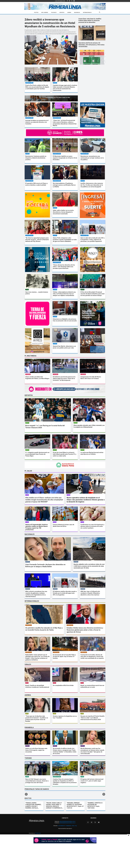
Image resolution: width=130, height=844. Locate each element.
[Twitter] (72, 1)
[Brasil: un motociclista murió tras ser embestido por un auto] (92, 674)
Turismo (27, 776)
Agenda (69, 12)
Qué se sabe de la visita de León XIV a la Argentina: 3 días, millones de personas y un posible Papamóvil (92, 239)
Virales (27, 682)
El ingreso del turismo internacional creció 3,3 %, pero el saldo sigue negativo (92, 780)
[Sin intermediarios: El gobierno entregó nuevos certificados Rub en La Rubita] (65, 172)
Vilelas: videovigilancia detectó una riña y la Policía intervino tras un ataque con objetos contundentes (64, 293)
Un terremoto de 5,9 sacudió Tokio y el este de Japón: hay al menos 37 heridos (64, 656)
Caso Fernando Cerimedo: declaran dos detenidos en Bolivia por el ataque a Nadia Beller (45, 566)
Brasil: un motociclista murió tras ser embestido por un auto (92, 686)
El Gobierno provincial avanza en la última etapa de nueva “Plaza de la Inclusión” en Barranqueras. (64, 378)
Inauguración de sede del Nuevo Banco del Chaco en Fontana (91, 377)
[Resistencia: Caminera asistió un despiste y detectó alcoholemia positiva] (37, 145)
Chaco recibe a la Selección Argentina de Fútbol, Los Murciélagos (37, 377)
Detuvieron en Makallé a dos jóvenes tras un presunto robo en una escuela (65, 320)
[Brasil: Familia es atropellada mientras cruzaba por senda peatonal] (37, 674)
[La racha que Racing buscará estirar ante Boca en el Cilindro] (92, 441)
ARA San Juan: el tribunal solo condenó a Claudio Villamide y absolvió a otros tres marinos (90, 593)
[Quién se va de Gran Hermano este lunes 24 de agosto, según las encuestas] (37, 738)
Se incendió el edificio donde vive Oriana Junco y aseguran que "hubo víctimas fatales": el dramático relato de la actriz (64, 751)
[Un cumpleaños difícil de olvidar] (65, 674)
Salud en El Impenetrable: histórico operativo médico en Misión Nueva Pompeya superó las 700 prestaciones (36, 527)
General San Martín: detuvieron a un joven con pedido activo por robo (64, 347)
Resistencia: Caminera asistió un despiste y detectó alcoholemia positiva (35, 157)
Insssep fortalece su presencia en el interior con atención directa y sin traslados (36, 122)
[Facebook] (67, 1)
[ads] (51, 98)
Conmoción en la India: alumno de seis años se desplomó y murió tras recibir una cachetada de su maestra (92, 656)
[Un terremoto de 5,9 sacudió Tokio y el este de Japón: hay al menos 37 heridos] (65, 644)
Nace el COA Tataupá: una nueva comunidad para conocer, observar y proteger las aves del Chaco (37, 780)
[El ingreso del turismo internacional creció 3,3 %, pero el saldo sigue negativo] (92, 768)
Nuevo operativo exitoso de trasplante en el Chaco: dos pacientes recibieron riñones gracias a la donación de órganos (86, 500)
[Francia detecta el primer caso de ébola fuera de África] (65, 514)
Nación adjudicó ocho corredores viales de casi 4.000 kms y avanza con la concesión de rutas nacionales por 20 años (89, 566)
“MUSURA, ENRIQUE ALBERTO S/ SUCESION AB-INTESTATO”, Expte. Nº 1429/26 (75, 805)
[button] (99, 12)
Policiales (53, 12)
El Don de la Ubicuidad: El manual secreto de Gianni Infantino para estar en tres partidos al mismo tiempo (93, 293)
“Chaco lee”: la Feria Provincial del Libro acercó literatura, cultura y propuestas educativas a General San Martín (65, 123)
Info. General (44, 12)
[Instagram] (70, 1)
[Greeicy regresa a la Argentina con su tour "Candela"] (65, 705)
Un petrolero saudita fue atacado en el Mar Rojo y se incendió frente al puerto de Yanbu (44, 629)
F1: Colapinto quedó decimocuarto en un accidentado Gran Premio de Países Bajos (37, 454)
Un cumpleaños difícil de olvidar (63, 685)
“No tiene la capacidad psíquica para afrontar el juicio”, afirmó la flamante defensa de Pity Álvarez (37, 239)
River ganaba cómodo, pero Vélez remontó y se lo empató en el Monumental (89, 426)
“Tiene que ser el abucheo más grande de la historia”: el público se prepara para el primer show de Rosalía (36, 718)
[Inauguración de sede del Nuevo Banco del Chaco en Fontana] (92, 366)
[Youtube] (74, 1)
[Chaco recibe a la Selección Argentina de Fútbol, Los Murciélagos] (37, 366)
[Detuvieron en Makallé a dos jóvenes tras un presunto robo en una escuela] (65, 308)
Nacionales (77, 12)
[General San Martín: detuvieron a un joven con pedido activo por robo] (65, 335)
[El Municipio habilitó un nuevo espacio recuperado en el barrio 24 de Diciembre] (65, 145)
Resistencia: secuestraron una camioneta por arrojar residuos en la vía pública (92, 157)
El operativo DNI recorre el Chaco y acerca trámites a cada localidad (36, 184)
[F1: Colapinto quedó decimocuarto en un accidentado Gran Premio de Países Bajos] (37, 441)
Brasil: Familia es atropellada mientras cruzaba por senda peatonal (37, 686)
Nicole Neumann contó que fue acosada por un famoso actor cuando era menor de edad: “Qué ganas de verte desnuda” (92, 751)
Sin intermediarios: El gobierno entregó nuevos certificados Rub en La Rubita (64, 185)
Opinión (27, 289)
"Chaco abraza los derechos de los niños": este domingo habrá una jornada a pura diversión (64, 266)
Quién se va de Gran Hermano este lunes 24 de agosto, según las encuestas (36, 750)
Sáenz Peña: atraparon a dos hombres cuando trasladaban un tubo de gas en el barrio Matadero (65, 239)
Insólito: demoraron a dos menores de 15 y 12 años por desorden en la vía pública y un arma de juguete (92, 185)
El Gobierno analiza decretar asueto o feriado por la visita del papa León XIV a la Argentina (65, 593)
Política (36, 12)
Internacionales (87, 12)
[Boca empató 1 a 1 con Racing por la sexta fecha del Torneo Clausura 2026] (48, 409)
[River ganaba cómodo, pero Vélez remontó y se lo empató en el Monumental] (89, 409)
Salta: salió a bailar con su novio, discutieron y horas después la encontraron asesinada (63, 212)
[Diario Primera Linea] (65, 6)
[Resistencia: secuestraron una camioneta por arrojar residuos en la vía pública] (92, 145)
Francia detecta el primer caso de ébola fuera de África (63, 525)
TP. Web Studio (38, 833)
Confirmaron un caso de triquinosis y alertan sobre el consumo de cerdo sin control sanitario (92, 526)
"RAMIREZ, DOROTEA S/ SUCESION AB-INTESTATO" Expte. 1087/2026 (95, 805)
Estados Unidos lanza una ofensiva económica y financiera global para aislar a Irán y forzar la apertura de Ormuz (85, 630)
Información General (29, 82)
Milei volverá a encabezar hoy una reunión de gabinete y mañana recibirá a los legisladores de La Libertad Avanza (36, 594)
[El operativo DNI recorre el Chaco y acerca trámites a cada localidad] (37, 172)
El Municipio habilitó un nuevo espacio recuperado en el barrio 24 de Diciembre (65, 157)
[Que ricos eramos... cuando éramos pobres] (37, 281)
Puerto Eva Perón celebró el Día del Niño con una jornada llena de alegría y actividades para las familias (37, 87)
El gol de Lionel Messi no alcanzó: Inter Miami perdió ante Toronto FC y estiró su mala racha (64, 454)
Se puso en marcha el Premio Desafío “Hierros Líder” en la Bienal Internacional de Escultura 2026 (92, 717)
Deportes (62, 12)
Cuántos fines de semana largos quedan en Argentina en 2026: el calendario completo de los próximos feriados (65, 781)
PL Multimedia (28, 374)
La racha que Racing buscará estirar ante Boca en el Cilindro (92, 453)
